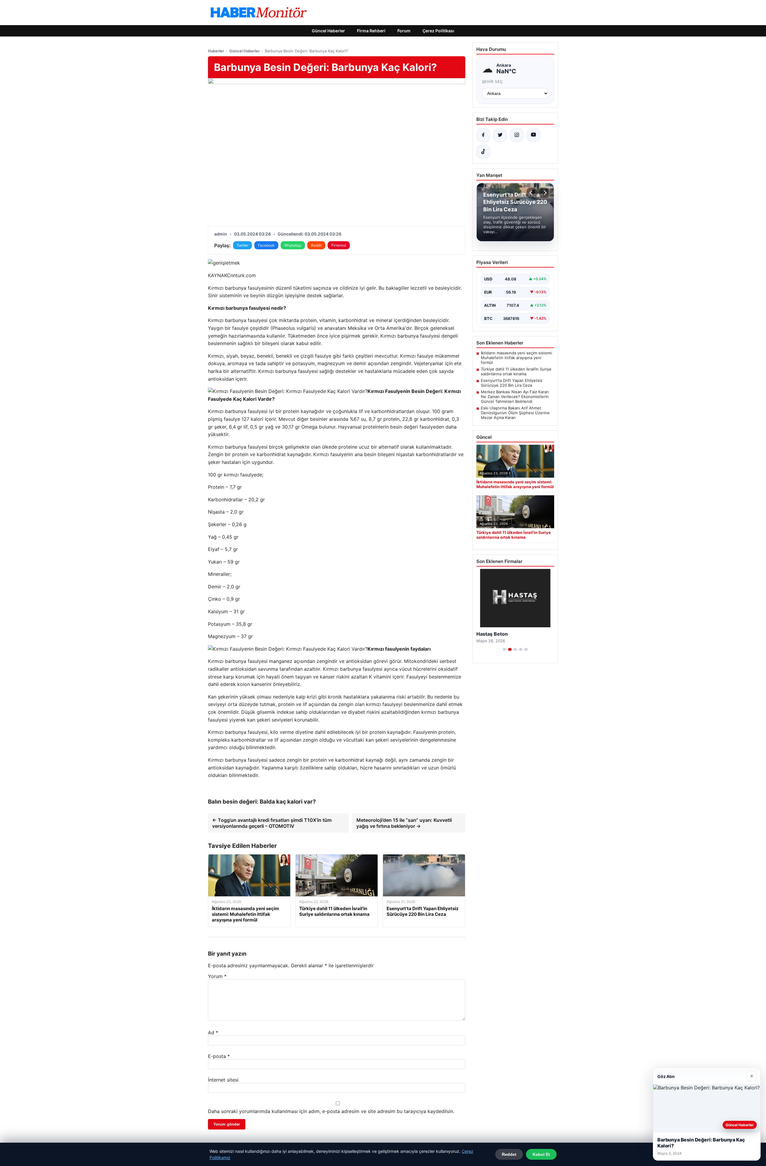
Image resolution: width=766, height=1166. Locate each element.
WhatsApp (292, 245)
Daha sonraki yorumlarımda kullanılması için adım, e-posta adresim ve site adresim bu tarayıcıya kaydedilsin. (331, 1111)
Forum (404, 30)
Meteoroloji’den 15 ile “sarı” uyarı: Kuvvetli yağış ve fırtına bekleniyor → (404, 823)
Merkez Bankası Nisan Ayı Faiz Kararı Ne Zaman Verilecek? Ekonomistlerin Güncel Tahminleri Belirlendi (515, 396)
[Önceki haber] (532, 193)
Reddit (316, 245)
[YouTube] (533, 135)
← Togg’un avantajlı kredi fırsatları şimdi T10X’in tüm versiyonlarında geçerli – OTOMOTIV (272, 823)
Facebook (266, 245)
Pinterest (338, 245)
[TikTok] (483, 152)
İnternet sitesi (223, 1080)
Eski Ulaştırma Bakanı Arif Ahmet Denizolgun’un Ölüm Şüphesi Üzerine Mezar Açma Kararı (515, 413)
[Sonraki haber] (544, 193)
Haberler (216, 50)
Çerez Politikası (438, 30)
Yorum (217, 976)
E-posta (219, 1056)
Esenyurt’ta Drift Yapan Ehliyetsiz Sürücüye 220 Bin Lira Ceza (511, 383)
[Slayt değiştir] (504, 649)
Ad (213, 1033)
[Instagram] (517, 135)
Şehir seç (492, 81)
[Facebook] (483, 135)
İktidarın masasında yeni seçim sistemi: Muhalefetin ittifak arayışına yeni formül (517, 357)
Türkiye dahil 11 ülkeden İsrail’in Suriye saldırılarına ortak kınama (516, 371)
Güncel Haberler (328, 30)
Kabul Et (541, 1154)
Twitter (242, 245)
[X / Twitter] (500, 135)
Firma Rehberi (371, 30)
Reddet (509, 1154)
